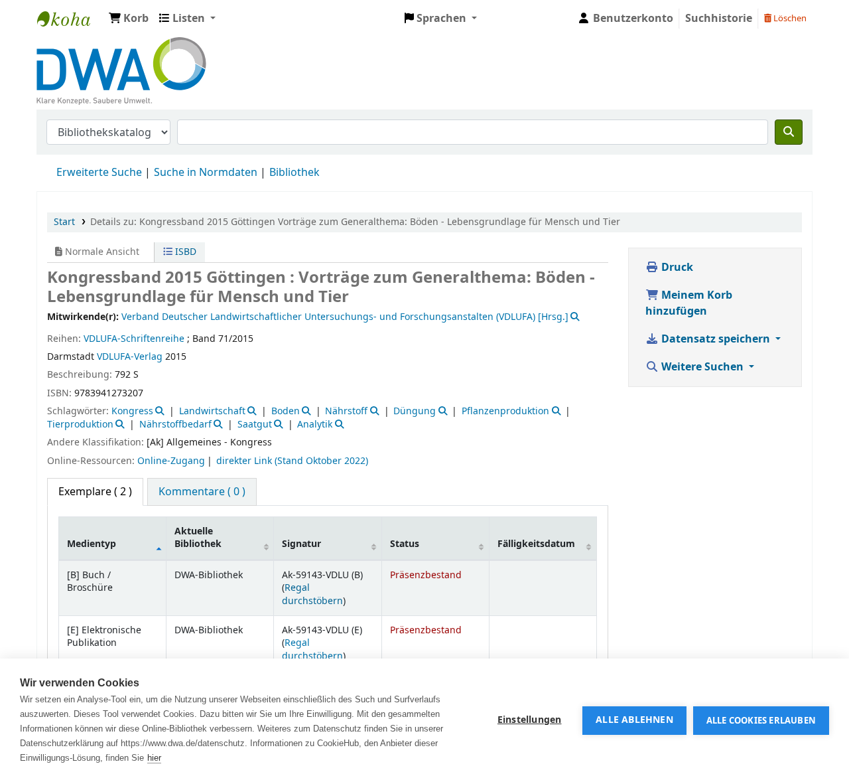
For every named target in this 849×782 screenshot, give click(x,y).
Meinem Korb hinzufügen (688, 303)
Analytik (314, 424)
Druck (676, 267)
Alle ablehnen (634, 720)
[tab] (202, 492)
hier (154, 758)
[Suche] (789, 132)
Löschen (789, 18)
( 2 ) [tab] (95, 492)
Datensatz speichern (716, 339)
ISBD (184, 252)
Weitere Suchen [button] (702, 367)
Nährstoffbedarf (175, 424)
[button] (128, 18)
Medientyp (91, 544)
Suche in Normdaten (205, 173)
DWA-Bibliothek (70, 18)
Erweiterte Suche (99, 173)
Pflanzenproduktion (505, 411)
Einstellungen (529, 720)
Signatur (301, 544)
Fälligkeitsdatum (536, 544)
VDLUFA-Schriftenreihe (134, 339)
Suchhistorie (718, 19)
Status (404, 544)
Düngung (414, 411)
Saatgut (254, 424)
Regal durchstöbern (312, 594)
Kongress (132, 411)
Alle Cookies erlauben (761, 720)
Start (64, 222)
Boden (285, 411)
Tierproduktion (80, 424)
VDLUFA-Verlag (130, 357)
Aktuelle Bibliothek (198, 537)
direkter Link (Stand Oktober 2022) (292, 461)
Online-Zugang (171, 461)
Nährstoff (346, 411)
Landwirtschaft (212, 411)
